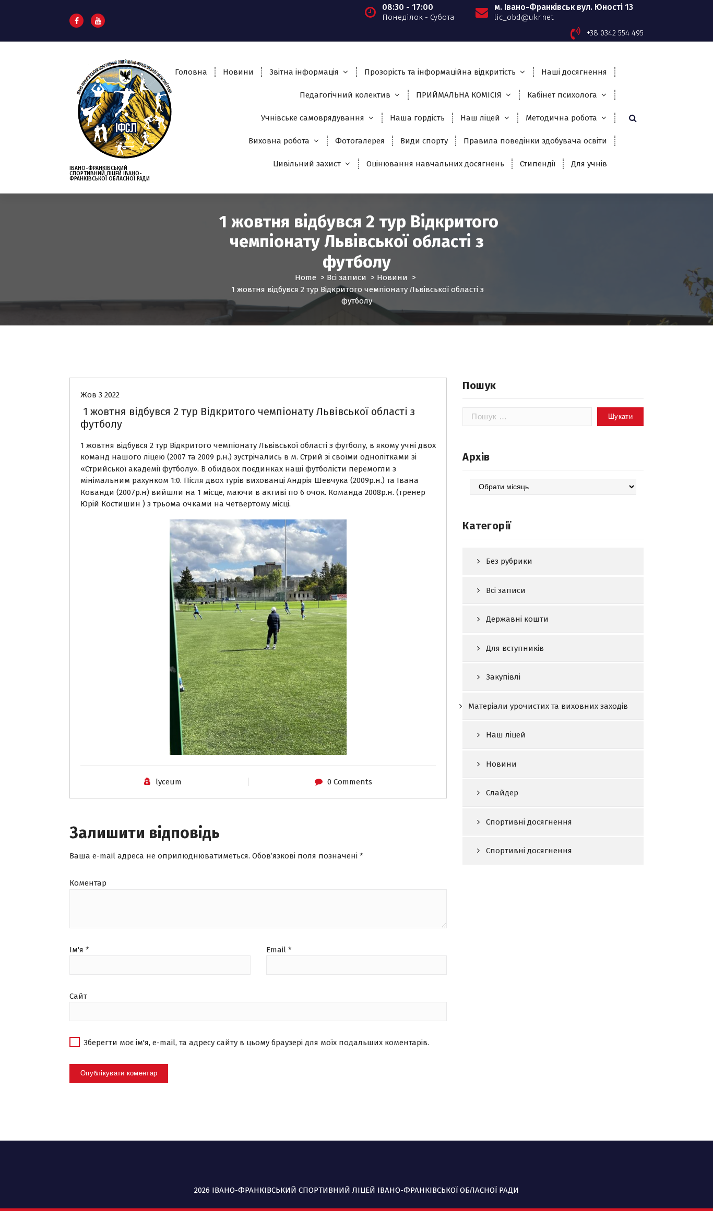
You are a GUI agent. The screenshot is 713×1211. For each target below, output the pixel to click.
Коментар (87, 883)
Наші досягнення (574, 72)
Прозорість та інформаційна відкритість (440, 72)
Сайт (78, 996)
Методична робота (561, 118)
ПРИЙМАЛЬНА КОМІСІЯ (459, 95)
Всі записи (346, 277)
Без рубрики (509, 561)
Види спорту (424, 141)
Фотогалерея (360, 141)
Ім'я (79, 949)
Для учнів (589, 163)
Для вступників (515, 648)
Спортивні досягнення (529, 822)
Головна (191, 72)
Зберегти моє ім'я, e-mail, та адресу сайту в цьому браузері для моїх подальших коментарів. (256, 1042)
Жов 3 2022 (100, 394)
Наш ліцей (480, 118)
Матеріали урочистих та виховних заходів (548, 706)
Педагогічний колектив (345, 95)
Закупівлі (503, 677)
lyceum (169, 781)
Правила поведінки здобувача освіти (535, 141)
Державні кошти (517, 619)
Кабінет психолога (562, 95)
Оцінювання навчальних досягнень (435, 163)
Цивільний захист (307, 163)
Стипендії (537, 163)
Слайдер (502, 792)
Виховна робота (279, 141)
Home (305, 277)
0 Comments (349, 781)
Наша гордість (417, 118)
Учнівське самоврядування (312, 118)
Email (279, 949)
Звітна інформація (304, 72)
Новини (238, 72)
